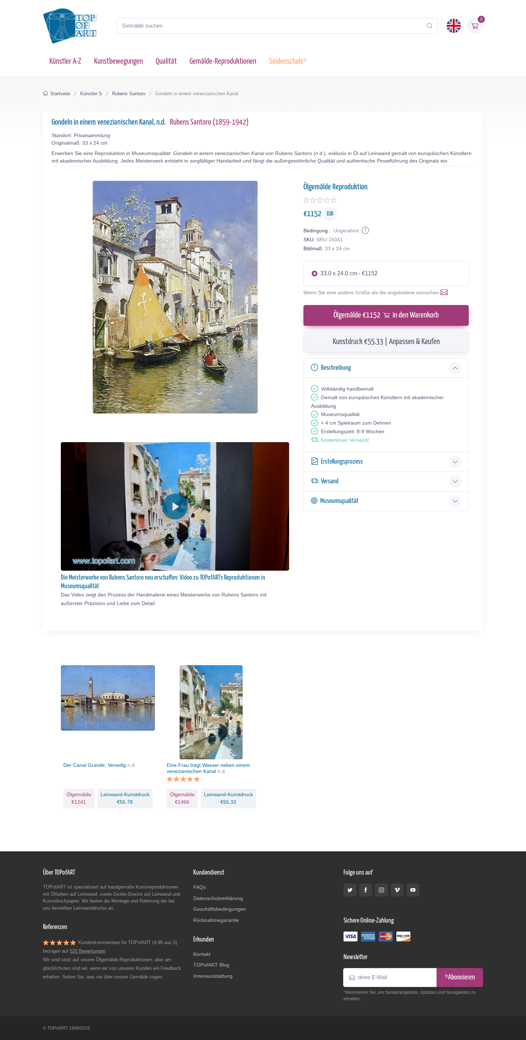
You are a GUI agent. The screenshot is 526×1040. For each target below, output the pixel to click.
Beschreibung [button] (336, 367)
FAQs (199, 887)
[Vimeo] (397, 890)
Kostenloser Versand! (345, 440)
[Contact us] (445, 292)
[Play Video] (175, 506)
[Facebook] (365, 890)
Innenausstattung (213, 976)
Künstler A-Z (65, 61)
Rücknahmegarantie (216, 920)
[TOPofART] (70, 25)
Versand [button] (330, 481)
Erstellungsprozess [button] (342, 461)
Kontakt (201, 954)
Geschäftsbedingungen (219, 909)
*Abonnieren (460, 977)
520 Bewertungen (88, 951)
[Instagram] (381, 890)
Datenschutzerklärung (218, 898)
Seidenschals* (288, 61)
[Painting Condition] (364, 230)
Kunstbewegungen (118, 61)
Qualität (166, 61)
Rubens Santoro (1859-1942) (209, 122)
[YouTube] (412, 890)
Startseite (60, 93)
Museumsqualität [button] (339, 501)
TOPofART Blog (211, 965)
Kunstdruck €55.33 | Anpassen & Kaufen (386, 342)
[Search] (429, 25)
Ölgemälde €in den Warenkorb (386, 315)
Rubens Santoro (128, 93)
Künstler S (91, 93)
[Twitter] (350, 890)
